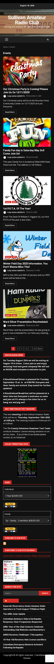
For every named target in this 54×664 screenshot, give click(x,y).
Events (8, 82)
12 (35, 348)
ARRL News (12, 601)
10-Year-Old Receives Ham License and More (24, 639)
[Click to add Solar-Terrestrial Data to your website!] (27, 462)
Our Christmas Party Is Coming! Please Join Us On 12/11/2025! (27, 71)
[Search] (48, 39)
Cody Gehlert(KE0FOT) (16, 96)
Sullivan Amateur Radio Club (27, 20)
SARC (14, 144)
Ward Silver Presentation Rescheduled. (27, 303)
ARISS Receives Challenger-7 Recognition (23, 635)
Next (40, 348)
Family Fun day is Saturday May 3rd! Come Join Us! (27, 132)
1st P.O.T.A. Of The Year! (27, 190)
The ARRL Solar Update (14, 614)
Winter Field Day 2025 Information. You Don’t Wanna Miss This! (27, 245)
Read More (10, 112)
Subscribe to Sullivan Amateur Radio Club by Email (26, 555)
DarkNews (40, 655)
